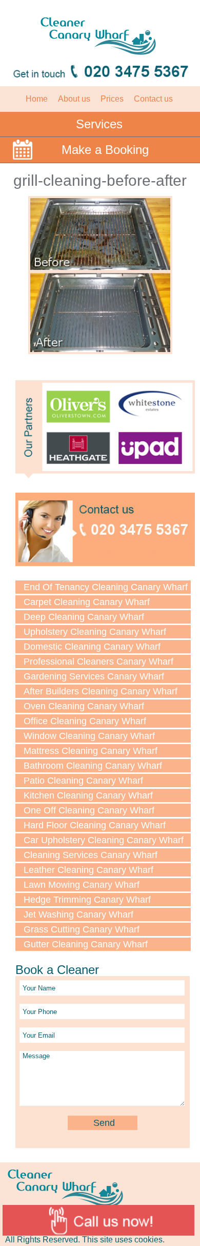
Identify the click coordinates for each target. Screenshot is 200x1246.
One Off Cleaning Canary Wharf (89, 810)
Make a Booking (105, 150)
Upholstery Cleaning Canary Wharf (95, 632)
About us (74, 98)
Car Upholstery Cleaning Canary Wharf (104, 840)
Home (37, 98)
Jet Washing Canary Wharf (78, 914)
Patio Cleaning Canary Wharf (83, 780)
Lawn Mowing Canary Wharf (81, 885)
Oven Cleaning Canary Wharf (84, 706)
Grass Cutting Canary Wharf (81, 929)
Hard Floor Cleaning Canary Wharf (95, 825)
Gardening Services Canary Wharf (94, 676)
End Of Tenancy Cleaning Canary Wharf (106, 587)
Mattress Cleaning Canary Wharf (90, 751)
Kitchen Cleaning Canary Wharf (88, 795)
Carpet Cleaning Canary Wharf (87, 602)
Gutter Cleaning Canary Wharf (86, 944)
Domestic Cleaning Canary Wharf (92, 646)
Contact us (153, 98)
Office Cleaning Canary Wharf (85, 721)
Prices (112, 98)
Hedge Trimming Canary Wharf (87, 899)
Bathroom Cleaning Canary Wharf (93, 766)
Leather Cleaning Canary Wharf (88, 870)
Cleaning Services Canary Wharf (90, 855)
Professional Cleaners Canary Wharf (98, 661)
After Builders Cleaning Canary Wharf (100, 691)
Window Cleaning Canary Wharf (89, 736)
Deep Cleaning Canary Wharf (84, 617)
